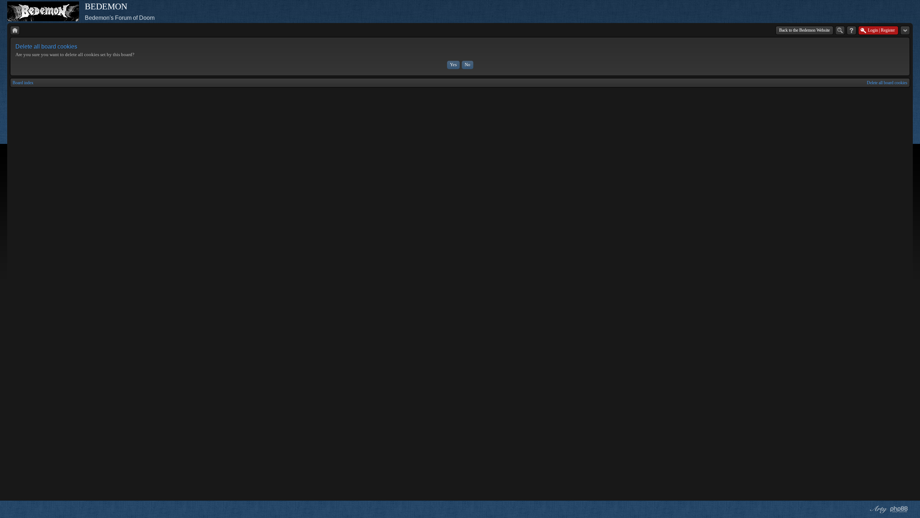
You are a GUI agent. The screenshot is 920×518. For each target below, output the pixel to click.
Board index (23, 82)
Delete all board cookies (887, 82)
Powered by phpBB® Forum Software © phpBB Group (899, 509)
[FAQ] (851, 30)
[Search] (840, 30)
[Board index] (15, 30)
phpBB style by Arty (877, 509)
